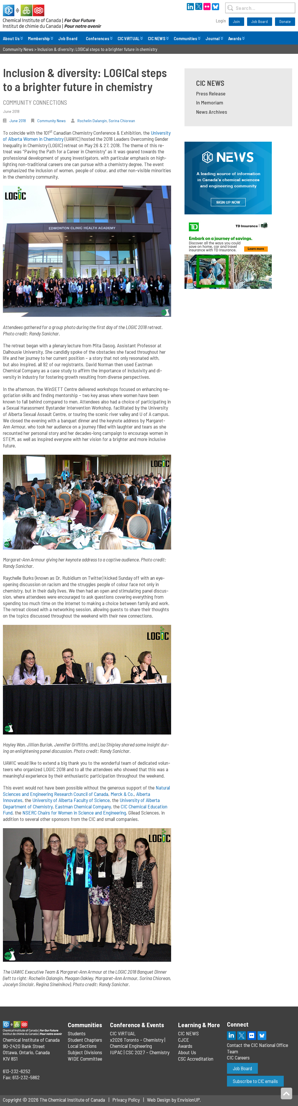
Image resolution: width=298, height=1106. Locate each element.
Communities (185, 38)
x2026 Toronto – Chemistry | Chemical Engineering (137, 1042)
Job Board (259, 21)
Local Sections (82, 1046)
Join (236, 21)
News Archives (211, 112)
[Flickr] (251, 1035)
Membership (39, 38)
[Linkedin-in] (231, 1035)
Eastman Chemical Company (83, 806)
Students (77, 1033)
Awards (234, 38)
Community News (51, 120)
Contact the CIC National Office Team (257, 1048)
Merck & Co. (122, 794)
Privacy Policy (126, 1099)
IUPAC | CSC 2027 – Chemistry (139, 1052)
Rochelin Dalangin (92, 120)
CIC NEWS (156, 38)
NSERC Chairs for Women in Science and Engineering (74, 812)
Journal (212, 38)
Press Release (211, 93)
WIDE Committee (85, 1058)
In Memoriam (209, 102)
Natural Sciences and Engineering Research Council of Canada (86, 790)
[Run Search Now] (230, 8)
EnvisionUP (188, 1099)
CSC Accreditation (195, 1058)
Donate (285, 21)
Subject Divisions (85, 1052)
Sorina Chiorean (122, 120)
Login (221, 20)
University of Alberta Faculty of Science (71, 800)
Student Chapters (85, 1039)
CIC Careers (238, 1057)
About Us (11, 38)
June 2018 (17, 120)
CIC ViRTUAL (128, 38)
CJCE (183, 1039)
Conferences (97, 38)
